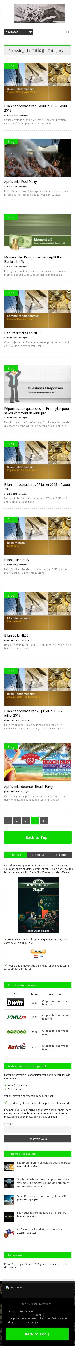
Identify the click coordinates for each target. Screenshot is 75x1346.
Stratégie (33, 1322)
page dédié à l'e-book (18, 969)
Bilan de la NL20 (16, 635)
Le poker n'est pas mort (19, 865)
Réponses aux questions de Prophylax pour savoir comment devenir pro (36, 410)
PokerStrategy (13, 1264)
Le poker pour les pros (23, 1318)
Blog (11, 65)
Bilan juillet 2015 (16, 560)
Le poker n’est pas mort (53, 1318)
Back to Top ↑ (37, 837)
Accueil (12, 1311)
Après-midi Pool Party (20, 181)
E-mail (8, 1124)
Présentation (27, 1311)
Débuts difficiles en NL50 (22, 333)
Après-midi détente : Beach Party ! (29, 786)
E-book (37, 1315)
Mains (20, 1322)
